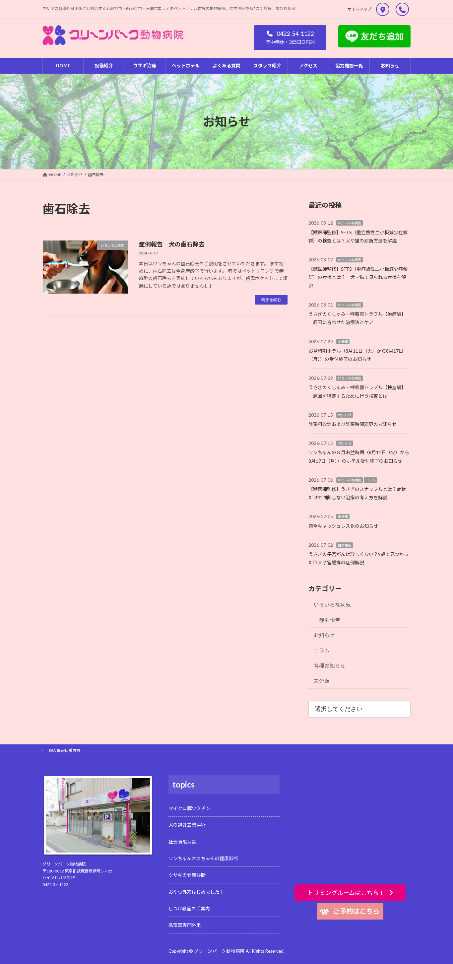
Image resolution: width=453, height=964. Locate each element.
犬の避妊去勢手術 (187, 825)
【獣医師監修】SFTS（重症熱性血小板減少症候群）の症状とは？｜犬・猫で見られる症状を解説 (358, 277)
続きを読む (271, 299)
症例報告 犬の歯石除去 (172, 244)
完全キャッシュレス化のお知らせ (343, 526)
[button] (290, 37)
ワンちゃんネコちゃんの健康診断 (203, 858)
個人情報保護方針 (65, 750)
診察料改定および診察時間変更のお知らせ (352, 424)
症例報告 (344, 545)
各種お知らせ (330, 665)
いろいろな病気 (349, 223)
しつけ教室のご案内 (189, 908)
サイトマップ (359, 9)
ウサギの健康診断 (187, 875)
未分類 (343, 341)
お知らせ (344, 415)
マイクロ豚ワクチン (189, 808)
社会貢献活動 (182, 841)
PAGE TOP (437, 929)
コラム (370, 480)
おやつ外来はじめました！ (196, 891)
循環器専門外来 (184, 925)
